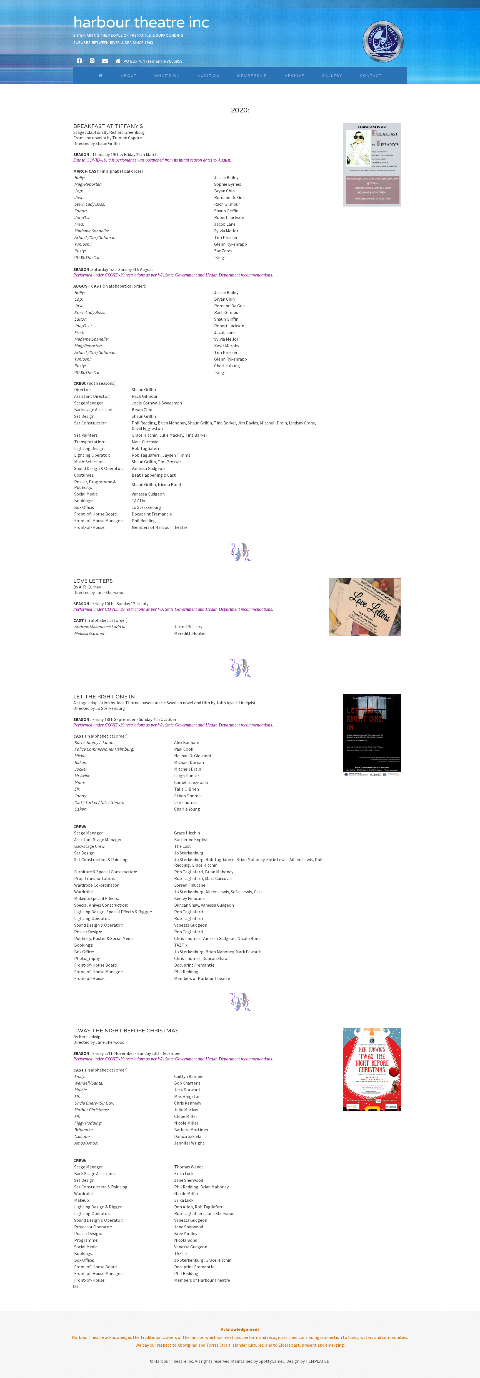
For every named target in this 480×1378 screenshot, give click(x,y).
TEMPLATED (317, 1361)
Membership (252, 76)
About (129, 76)
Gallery (332, 76)
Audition (209, 76)
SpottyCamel (271, 1361)
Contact (371, 76)
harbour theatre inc (141, 22)
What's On (167, 76)
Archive (294, 76)
